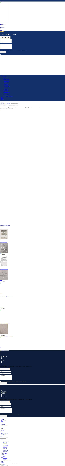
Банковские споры (6, 80)
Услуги (2, 428)
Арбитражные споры (5, 450)
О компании (2, 419)
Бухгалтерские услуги (3, 434)
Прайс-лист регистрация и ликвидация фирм (8, 96)
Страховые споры (6, 88)
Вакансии (4, 77)
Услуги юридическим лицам (4, 433)
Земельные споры (6, 84)
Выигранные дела (4, 103)
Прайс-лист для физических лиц (6, 94)
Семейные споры (6, 87)
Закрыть (1, 436)
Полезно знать (3, 424)
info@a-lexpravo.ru (2, 27)
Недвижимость (4, 459)
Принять (4, 464)
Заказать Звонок (2, 31)
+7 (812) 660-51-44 (2, 24)
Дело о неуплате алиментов (4, 269)
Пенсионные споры (5, 447)
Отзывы (2, 421)
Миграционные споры (6, 85)
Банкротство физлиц (6, 81)
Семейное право (8, 103)
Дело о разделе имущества (3, 242)
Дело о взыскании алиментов (4, 309)
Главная (1, 103)
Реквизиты (4, 78)
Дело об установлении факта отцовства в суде (6, 336)
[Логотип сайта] (4, 22)
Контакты (2, 430)
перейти (1, 30)
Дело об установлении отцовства (4, 282)
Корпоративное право (6, 91)
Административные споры (6, 441)
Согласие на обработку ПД (4, 425)
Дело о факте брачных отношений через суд (6, 255)
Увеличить (1, 253)
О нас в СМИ (4, 76)
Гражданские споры (6, 82)
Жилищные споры (6, 83)
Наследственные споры (7, 86)
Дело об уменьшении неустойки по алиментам (6, 296)
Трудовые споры (6, 89)
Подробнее (1, 464)
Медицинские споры (5, 446)
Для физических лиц (5, 458)
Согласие (2, 381)
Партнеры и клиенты (3, 420)
